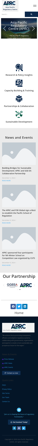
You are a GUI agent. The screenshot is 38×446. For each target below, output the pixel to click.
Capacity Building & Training (19, 90)
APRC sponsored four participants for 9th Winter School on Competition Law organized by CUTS (18, 255)
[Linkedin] (24, 306)
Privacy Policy (7, 389)
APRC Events (8, 367)
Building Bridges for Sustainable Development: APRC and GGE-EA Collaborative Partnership (16, 171)
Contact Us (6, 401)
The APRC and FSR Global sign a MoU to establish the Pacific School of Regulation (19, 213)
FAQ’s (4, 385)
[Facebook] (13, 306)
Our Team (5, 397)
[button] (3, 285)
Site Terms (6, 393)
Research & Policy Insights (19, 74)
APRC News (8, 363)
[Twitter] (19, 306)
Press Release (9, 359)
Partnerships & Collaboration (19, 106)
